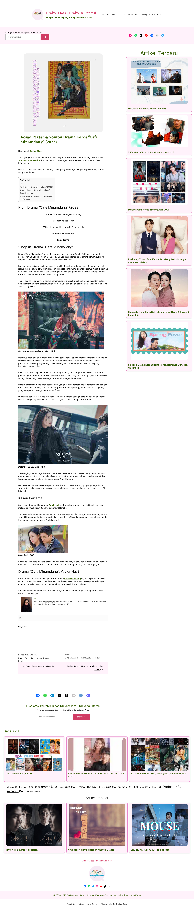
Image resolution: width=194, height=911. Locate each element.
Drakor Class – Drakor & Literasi (71, 12)
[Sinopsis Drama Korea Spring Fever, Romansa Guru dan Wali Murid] (159, 341)
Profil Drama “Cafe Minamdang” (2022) (36, 187)
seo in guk (95, 658)
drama (49, 787)
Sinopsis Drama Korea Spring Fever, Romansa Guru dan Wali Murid (158, 366)
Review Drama (43, 658)
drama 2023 (128, 786)
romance (15, 791)
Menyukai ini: (27, 199)
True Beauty (33, 791)
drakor (13, 787)
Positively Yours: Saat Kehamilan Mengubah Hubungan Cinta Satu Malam (157, 261)
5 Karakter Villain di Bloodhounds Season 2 (151, 152)
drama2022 (85, 658)
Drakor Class (36, 151)
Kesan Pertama (26, 193)
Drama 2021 (87, 787)
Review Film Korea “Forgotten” (22, 849)
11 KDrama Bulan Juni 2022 (20, 773)
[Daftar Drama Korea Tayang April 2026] (159, 182)
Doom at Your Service (29, 160)
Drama (21, 658)
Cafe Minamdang (72, 578)
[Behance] (21, 618)
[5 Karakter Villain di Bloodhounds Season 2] (159, 131)
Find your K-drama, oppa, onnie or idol (23, 32)
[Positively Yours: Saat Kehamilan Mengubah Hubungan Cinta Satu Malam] (159, 235)
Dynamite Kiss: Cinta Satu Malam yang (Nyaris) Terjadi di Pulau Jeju (159, 313)
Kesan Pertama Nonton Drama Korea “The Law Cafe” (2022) (96, 775)
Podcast (173, 787)
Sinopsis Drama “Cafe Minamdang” (35, 190)
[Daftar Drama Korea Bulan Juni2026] (159, 81)
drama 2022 (107, 787)
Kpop (143, 787)
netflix (155, 787)
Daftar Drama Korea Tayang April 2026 (149, 209)
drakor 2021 (30, 787)
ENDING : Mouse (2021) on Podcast (150, 849)
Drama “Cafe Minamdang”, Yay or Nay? (36, 196)
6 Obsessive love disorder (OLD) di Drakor (91, 849)
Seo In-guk (54, 505)
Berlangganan (81, 717)
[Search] (45, 37)
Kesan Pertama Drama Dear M (39, 666)
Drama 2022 (30, 658)
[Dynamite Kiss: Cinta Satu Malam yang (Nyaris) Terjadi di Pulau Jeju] (159, 288)
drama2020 (67, 787)
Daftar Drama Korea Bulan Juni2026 (147, 108)
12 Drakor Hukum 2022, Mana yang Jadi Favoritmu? (158, 773)
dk (22, 661)
